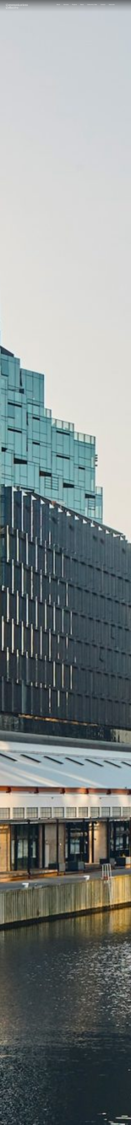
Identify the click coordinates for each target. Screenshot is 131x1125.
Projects (74, 4)
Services (66, 4)
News (82, 4)
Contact (103, 4)
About (58, 4)
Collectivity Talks (92, 4)
